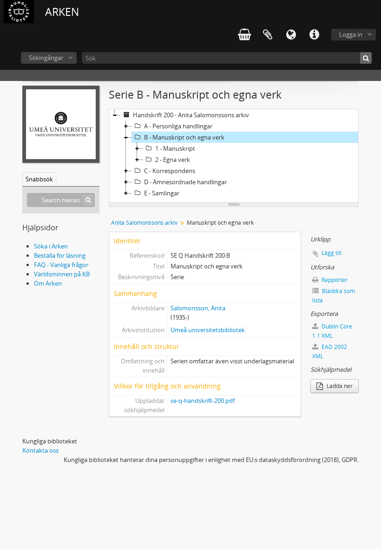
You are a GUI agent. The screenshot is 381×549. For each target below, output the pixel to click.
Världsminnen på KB (62, 274)
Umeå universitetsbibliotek (208, 330)
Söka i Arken (51, 246)
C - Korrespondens (169, 171)
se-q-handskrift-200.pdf (203, 400)
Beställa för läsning (59, 255)
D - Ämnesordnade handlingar (185, 182)
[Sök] (366, 58)
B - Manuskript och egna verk (184, 137)
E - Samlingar (161, 193)
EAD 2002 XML (329, 351)
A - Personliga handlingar (178, 126)
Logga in (350, 34)
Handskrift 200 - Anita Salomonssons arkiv (191, 115)
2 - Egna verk (172, 159)
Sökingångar (46, 58)
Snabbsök (39, 179)
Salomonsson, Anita (198, 308)
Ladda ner (339, 386)
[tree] (233, 155)
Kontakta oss (40, 450)
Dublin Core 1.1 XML (332, 331)
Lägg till (332, 253)
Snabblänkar (314, 35)
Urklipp (267, 35)
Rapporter (334, 280)
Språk (290, 35)
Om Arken (48, 283)
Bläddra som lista (333, 295)
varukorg (244, 35)
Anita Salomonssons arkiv (144, 223)
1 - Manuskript (175, 148)
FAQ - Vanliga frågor (61, 265)
